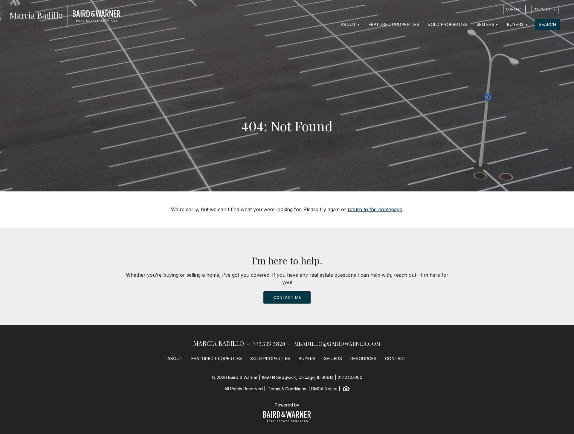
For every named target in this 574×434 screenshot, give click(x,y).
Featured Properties (394, 24)
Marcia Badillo (218, 343)
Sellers (486, 24)
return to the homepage (375, 209)
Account (543, 9)
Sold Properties (448, 24)
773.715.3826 (269, 343)
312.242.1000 (350, 377)
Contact (514, 9)
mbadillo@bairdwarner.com (337, 343)
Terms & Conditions (287, 388)
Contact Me (287, 297)
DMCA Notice (324, 388)
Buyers (515, 24)
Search (547, 24)
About (348, 24)
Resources (363, 358)
